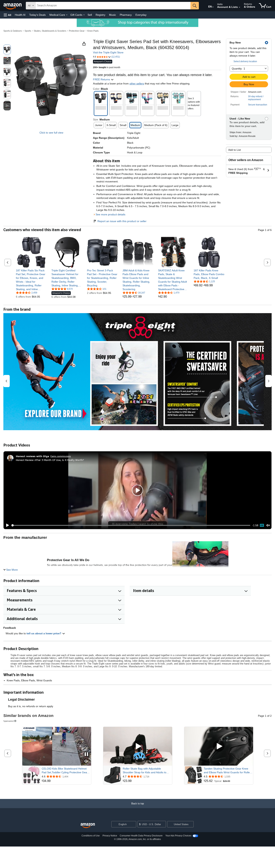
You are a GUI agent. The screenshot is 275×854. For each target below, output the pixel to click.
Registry (100, 14)
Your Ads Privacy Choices (178, 835)
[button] (7, 15)
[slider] (130, 525)
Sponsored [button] (8, 721)
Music (112, 14)
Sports (28, 31)
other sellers (136, 83)
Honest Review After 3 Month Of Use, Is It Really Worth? (50, 459)
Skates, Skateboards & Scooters (50, 31)
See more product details (110, 214)
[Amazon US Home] (88, 825)
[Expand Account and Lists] (239, 7)
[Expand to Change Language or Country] (133, 824)
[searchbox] (113, 5)
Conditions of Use (91, 835)
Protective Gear (77, 31)
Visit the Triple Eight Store (108, 52)
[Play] (7, 525)
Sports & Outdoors (12, 31)
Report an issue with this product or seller (121, 221)
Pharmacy (126, 14)
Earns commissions (61, 456)
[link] (31, 280)
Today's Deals (37, 14)
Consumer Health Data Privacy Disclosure (141, 835)
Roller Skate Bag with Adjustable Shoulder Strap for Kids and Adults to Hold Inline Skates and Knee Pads (144, 770)
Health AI (20, 14)
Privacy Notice (110, 835)
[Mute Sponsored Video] (86, 761)
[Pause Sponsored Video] (86, 754)
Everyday (140, 14)
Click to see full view (51, 132)
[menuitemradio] (262, 525)
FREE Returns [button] (102, 79)
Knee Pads (93, 31)
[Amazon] (13, 5)
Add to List (234, 149)
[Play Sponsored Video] (138, 746)
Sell (90, 14)
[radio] (7, 49)
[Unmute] (268, 525)
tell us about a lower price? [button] (44, 633)
